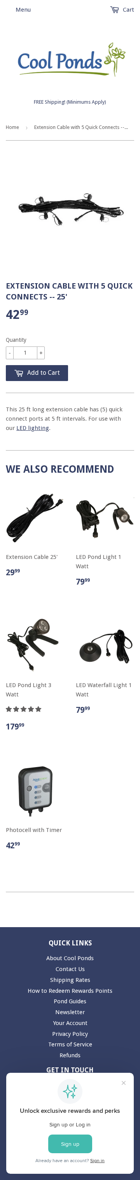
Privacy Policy (70, 1033)
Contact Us (70, 969)
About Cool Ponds (70, 958)
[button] (24, 709)
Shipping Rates (70, 979)
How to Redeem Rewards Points (70, 990)
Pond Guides (70, 1001)
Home (12, 127)
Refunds (70, 1055)
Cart (127, 9)
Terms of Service (70, 1044)
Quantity (16, 340)
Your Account (70, 1023)
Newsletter (70, 1012)
